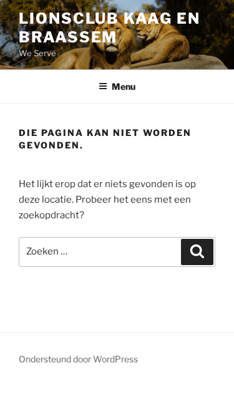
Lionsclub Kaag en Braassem (109, 27)
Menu (123, 86)
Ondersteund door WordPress (78, 359)
